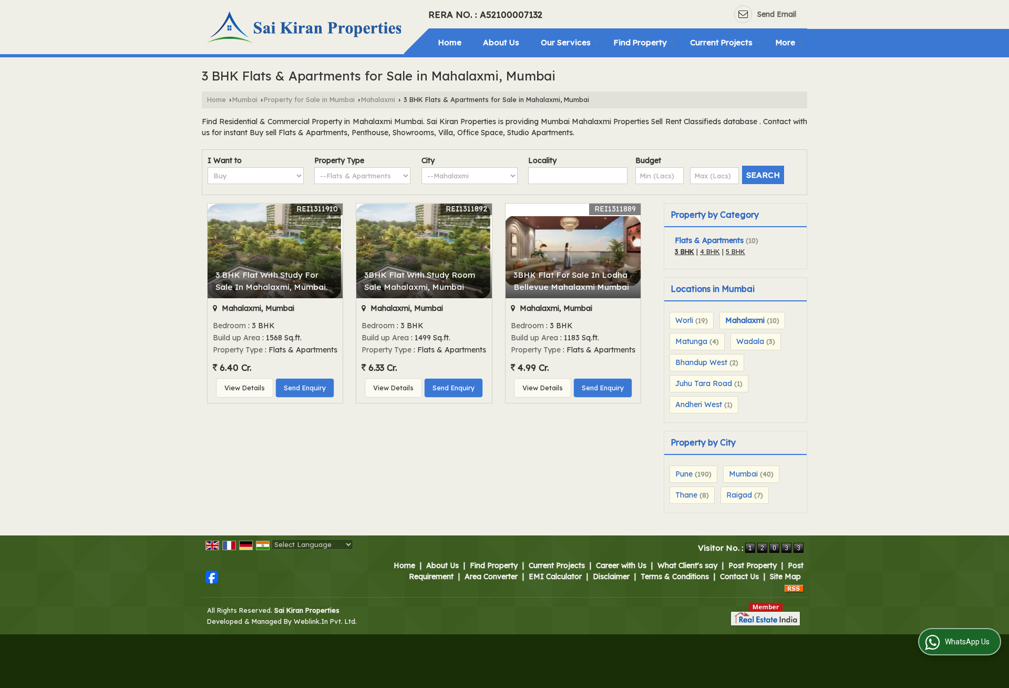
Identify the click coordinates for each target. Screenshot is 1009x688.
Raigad (739, 495)
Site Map (785, 576)
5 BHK (735, 251)
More (785, 42)
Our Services (566, 42)
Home (449, 42)
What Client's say (687, 565)
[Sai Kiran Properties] (305, 28)
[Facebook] (211, 576)
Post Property (752, 565)
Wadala (750, 341)
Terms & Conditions (675, 576)
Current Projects (721, 42)
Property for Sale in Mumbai (309, 99)
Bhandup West (701, 362)
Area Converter (491, 576)
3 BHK (684, 251)
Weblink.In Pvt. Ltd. (325, 621)
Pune (684, 474)
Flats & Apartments (709, 240)
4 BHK (710, 251)
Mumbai (245, 99)
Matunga (691, 341)
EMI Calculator (555, 576)
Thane (686, 495)
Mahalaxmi (378, 99)
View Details (244, 387)
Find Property (640, 42)
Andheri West (698, 404)
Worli (684, 320)
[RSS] (794, 587)
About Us (501, 42)
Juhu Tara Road (703, 383)
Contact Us (739, 576)
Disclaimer (611, 576)
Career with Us (621, 565)
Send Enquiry (305, 387)
